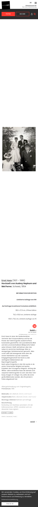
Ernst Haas (7, 280)
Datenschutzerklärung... (10, 499)
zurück (32, 422)
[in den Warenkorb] (34, 326)
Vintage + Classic (7, 412)
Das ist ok (9, 504)
